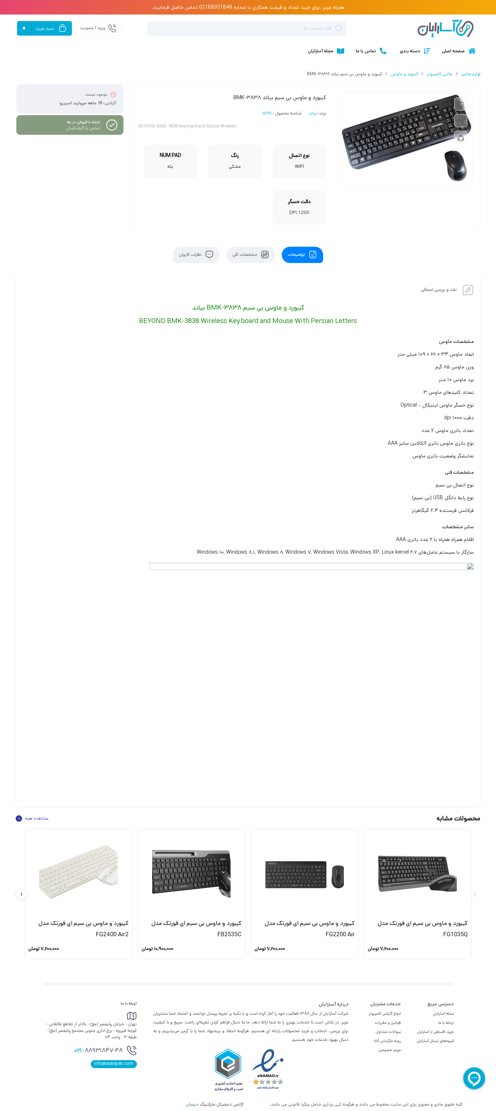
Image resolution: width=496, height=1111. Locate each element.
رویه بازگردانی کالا (387, 1041)
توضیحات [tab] (297, 255)
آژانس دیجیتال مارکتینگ (215, 1104)
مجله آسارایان (443, 1014)
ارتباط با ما (446, 1023)
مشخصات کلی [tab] (245, 255)
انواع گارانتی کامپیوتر (385, 1014)
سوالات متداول (388, 1032)
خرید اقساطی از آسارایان (435, 1032)
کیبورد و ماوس (404, 74)
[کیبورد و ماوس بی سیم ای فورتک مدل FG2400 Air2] (78, 873)
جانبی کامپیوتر (439, 74)
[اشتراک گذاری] (460, 137)
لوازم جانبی (470, 74)
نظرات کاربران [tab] (191, 255)
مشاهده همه (33, 818)
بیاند (313, 113)
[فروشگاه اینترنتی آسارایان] (445, 28)
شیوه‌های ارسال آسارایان (435, 1041)
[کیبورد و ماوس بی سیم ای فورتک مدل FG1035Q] (418, 873)
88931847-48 (98, 1051)
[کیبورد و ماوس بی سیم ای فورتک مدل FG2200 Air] (305, 873)
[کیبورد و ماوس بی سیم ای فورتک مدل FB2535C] (192, 873)
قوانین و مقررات (388, 1023)
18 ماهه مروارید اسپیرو (81, 103)
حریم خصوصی (390, 1050)
